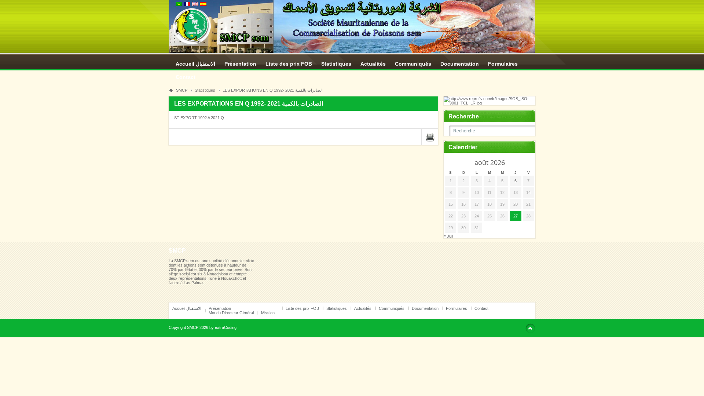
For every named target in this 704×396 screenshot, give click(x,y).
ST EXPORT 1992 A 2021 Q (199, 117)
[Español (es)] (203, 5)
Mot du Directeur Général (231, 313)
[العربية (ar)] (179, 5)
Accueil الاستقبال (195, 64)
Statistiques (336, 64)
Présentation (240, 64)
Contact (185, 77)
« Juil (448, 236)
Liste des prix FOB (288, 64)
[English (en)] (195, 5)
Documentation (459, 64)
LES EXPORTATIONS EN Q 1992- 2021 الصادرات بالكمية (273, 90)
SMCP (181, 90)
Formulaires (503, 64)
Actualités (373, 64)
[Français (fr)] (187, 5)
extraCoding (225, 327)
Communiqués (413, 64)
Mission (268, 313)
